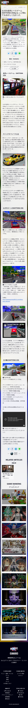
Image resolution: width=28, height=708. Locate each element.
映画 (7, 679)
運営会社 (7, 699)
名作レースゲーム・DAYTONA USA (12, 62)
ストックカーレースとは (10, 64)
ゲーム (7, 675)
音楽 (7, 677)
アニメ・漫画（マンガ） (7, 673)
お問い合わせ (7, 691)
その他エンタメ (7, 683)
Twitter (21, 691)
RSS (21, 695)
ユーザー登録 (20, 673)
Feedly (21, 697)
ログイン (20, 675)
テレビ (7, 681)
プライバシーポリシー (7, 695)
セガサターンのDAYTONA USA (11, 66)
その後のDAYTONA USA (9, 69)
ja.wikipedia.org (8, 150)
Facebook (21, 693)
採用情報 (7, 697)
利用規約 (7, 693)
